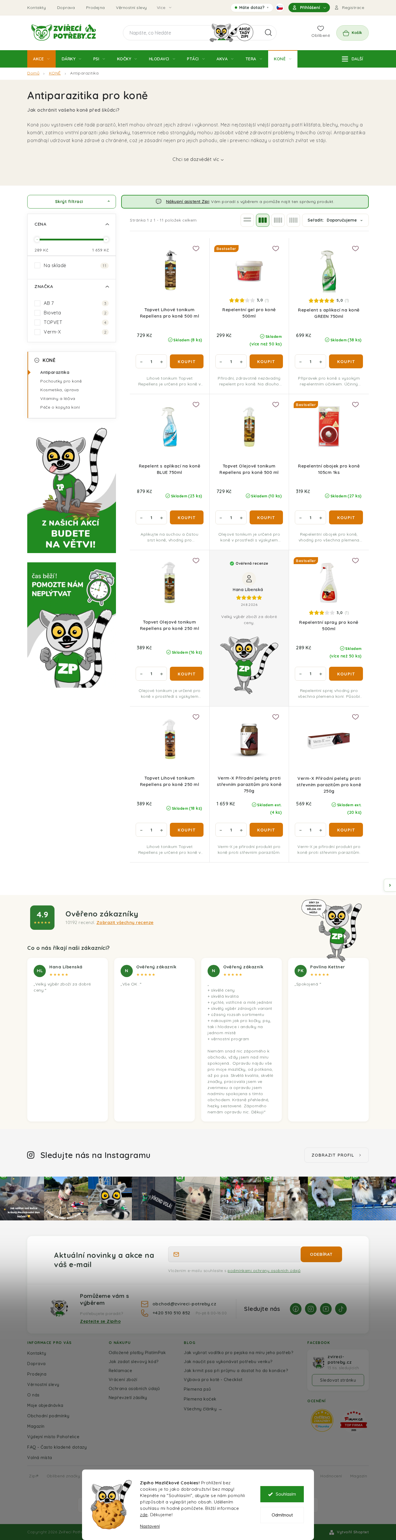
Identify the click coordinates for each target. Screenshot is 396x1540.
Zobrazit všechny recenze (125, 922)
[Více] (352, 59)
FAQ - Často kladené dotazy (57, 1447)
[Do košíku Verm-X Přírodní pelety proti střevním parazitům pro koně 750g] (266, 830)
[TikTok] (341, 1309)
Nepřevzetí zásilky (128, 1397)
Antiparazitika (54, 372)
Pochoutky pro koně (61, 381)
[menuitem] (41, 59)
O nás (33, 1395)
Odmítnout (282, 1515)
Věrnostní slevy (131, 7)
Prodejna (95, 7)
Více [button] (161, 7)
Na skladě (75, 265)
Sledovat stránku (338, 1380)
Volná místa (39, 1457)
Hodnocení (331, 1475)
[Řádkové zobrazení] (247, 220)
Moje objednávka (45, 1405)
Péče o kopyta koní (60, 407)
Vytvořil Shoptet (353, 1532)
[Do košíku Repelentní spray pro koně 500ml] (346, 674)
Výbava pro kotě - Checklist (213, 1379)
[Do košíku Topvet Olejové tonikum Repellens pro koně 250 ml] (187, 674)
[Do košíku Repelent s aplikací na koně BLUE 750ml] (187, 517)
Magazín (36, 1426)
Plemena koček (200, 1399)
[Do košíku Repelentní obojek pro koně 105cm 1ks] (346, 517)
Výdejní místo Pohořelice (53, 1436)
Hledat (268, 32)
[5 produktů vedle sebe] (293, 220)
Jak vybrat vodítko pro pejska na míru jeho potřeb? (238, 1352)
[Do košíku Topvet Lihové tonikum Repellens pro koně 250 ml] (187, 830)
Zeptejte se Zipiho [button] (100, 1321)
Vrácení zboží (123, 1379)
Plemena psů (197, 1389)
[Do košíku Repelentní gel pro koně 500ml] (266, 361)
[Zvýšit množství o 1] (161, 361)
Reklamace (120, 1370)
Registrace (353, 7)
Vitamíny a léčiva (57, 398)
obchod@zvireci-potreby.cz (184, 1304)
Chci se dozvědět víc (195, 159)
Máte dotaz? (252, 8)
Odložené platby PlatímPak (137, 1352)
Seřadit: (332, 220)
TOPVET (75, 322)
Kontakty (36, 7)
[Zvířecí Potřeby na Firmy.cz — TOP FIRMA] (354, 1421)
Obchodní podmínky (48, 1415)
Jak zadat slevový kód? (134, 1361)
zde (144, 1514)
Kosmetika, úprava (59, 389)
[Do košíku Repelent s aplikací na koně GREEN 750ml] (346, 361)
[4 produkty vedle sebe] (278, 220)
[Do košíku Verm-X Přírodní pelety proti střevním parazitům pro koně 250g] (346, 830)
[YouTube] (326, 1309)
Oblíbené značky (63, 1475)
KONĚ (49, 360)
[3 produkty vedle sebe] (262, 220)
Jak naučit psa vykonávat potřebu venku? (228, 1361)
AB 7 (75, 303)
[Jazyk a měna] (279, 7)
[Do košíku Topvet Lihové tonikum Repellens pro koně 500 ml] (187, 361)
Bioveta (75, 313)
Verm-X (75, 332)
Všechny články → (203, 1409)
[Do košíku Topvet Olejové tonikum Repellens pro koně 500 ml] (266, 517)
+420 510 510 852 (172, 1313)
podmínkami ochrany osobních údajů (264, 1270)
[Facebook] (295, 1309)
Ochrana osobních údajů (134, 1388)
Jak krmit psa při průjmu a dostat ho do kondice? (236, 1370)
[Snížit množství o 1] (141, 361)
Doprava (66, 7)
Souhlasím (286, 1494)
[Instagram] (311, 1309)
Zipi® (34, 1475)
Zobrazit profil (333, 1155)
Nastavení (150, 1526)
